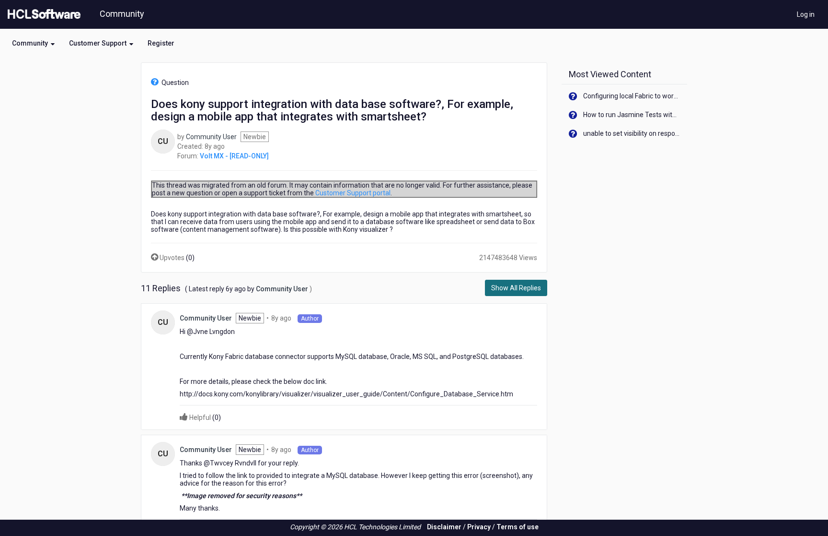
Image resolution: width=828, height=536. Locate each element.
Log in (806, 14)
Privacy (479, 527)
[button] (33, 43)
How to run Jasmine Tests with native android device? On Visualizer (631, 115)
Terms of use (517, 527)
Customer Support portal (353, 193)
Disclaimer (444, 527)
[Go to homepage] (42, 14)
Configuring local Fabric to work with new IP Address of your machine (631, 96)
